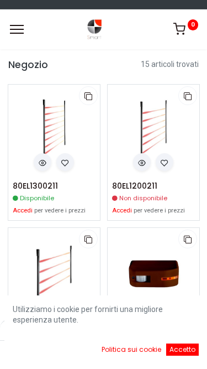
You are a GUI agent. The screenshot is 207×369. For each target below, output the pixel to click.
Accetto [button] (182, 349)
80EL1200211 (134, 186)
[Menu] (17, 29)
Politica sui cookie (131, 349)
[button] (88, 95)
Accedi (23, 210)
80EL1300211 (35, 186)
